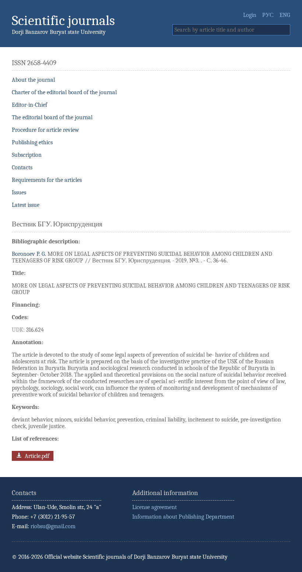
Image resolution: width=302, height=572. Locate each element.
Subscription (27, 155)
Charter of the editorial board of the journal (64, 92)
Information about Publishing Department (183, 516)
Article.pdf (36, 456)
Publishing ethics (32, 142)
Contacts (22, 167)
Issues (19, 192)
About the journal (33, 80)
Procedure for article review (45, 130)
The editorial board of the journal (52, 117)
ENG (285, 15)
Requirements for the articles (47, 180)
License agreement (154, 507)
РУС (268, 15)
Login (249, 15)
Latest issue (25, 205)
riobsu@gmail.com (53, 526)
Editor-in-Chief (29, 105)
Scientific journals (63, 20)
